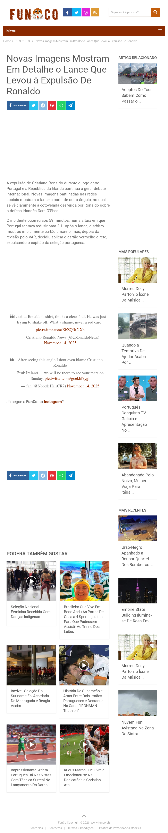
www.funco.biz (100, 822)
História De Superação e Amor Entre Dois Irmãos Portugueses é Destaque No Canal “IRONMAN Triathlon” (83, 701)
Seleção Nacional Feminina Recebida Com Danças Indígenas (31, 612)
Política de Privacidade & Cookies (120, 828)
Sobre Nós (36, 828)
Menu (11, 31)
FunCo (62, 822)
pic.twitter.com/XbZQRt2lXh (60, 329)
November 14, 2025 (60, 342)
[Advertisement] (58, 146)
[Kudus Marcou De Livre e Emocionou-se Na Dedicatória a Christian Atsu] (84, 744)
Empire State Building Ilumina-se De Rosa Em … (136, 615)
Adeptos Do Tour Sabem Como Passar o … (136, 95)
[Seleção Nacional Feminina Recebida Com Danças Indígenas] (31, 581)
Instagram (53, 401)
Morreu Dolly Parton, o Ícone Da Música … (135, 294)
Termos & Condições (80, 828)
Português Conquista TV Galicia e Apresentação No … (134, 419)
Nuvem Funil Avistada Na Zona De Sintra (137, 728)
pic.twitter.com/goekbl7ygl (67, 378)
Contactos (55, 828)
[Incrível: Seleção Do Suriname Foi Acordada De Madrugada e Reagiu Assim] (31, 665)
